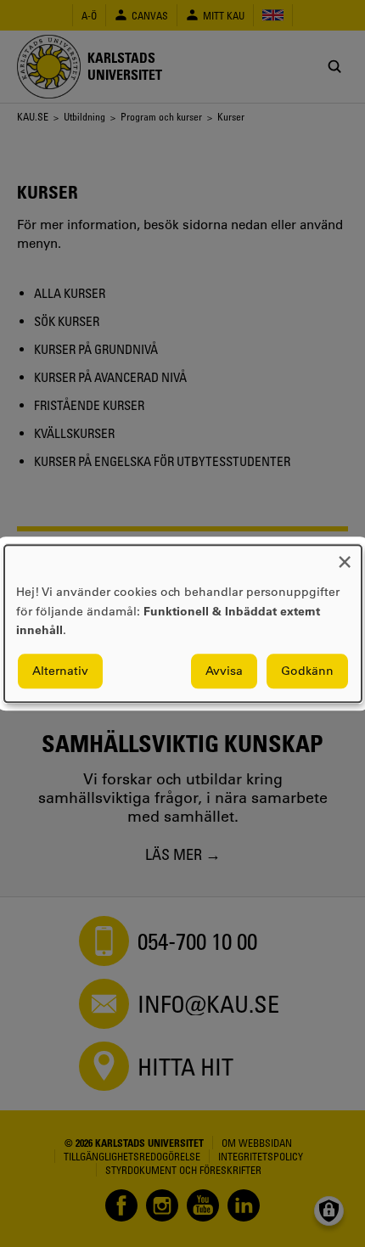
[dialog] (183, 623)
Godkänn (307, 670)
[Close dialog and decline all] (345, 555)
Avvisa (224, 670)
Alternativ (60, 670)
